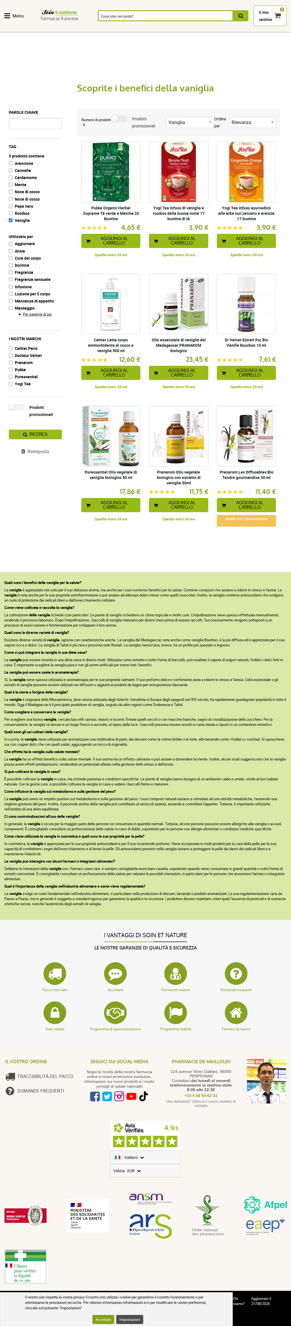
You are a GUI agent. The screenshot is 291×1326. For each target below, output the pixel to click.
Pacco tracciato (55, 989)
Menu (18, 16)
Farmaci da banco (236, 1028)
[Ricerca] (240, 15)
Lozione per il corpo (32, 294)
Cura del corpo (28, 258)
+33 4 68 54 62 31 (200, 1096)
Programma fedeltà (175, 1028)
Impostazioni (129, 1319)
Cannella (23, 170)
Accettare (103, 1319)
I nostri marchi (25, 338)
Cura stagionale (171, 29)
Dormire (22, 265)
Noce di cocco (27, 191)
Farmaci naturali (40, 29)
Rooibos (22, 213)
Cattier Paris (26, 348)
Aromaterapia (92, 29)
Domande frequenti (236, 989)
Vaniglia (22, 220)
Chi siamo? (239, 1301)
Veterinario (255, 29)
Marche (278, 29)
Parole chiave (23, 112)
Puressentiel (26, 376)
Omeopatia (63, 29)
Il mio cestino (265, 16)
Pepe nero (24, 206)
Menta (20, 184)
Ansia (20, 251)
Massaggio (25, 308)
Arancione (24, 163)
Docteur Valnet (28, 355)
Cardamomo (26, 177)
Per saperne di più (37, 314)
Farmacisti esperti (175, 989)
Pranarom (24, 362)
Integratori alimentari (17, 29)
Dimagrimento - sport (200, 29)
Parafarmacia (143, 29)
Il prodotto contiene (26, 156)
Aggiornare (25, 243)
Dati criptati (55, 1028)
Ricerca (38, 434)
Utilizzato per (21, 236)
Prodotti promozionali (41, 411)
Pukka (20, 369)
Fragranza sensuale (33, 279)
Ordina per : (220, 122)
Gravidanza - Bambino (229, 29)
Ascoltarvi (115, 989)
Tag (12, 146)
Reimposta (38, 451)
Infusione (23, 286)
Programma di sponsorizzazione (115, 1028)
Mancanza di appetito (34, 301)
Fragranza (24, 272)
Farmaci (118, 29)
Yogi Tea (23, 383)
